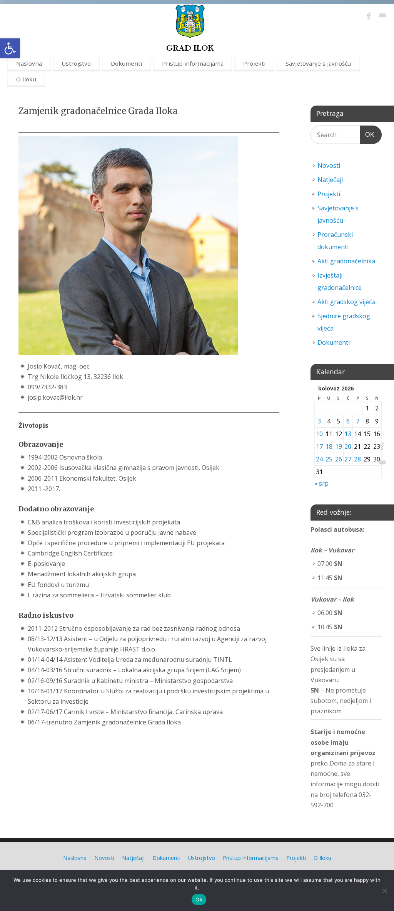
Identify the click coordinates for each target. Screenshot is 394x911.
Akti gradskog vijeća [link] (346, 302)
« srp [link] (321, 483)
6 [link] (348, 421)
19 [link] (338, 446)
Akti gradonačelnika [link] (346, 261)
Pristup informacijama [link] (193, 63)
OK (367, 134)
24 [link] (319, 459)
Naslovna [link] (29, 63)
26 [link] (338, 459)
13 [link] (347, 434)
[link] (10, 48)
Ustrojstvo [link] (76, 63)
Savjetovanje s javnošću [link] (318, 63)
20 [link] (347, 446)
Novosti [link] (328, 165)
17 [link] (319, 446)
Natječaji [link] (330, 179)
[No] (384, 890)
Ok (198, 899)
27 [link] (347, 459)
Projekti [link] (254, 63)
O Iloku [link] (26, 79)
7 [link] (357, 421)
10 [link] (319, 434)
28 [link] (357, 459)
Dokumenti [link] (126, 63)
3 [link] (319, 421)
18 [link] (329, 446)
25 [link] (329, 459)
